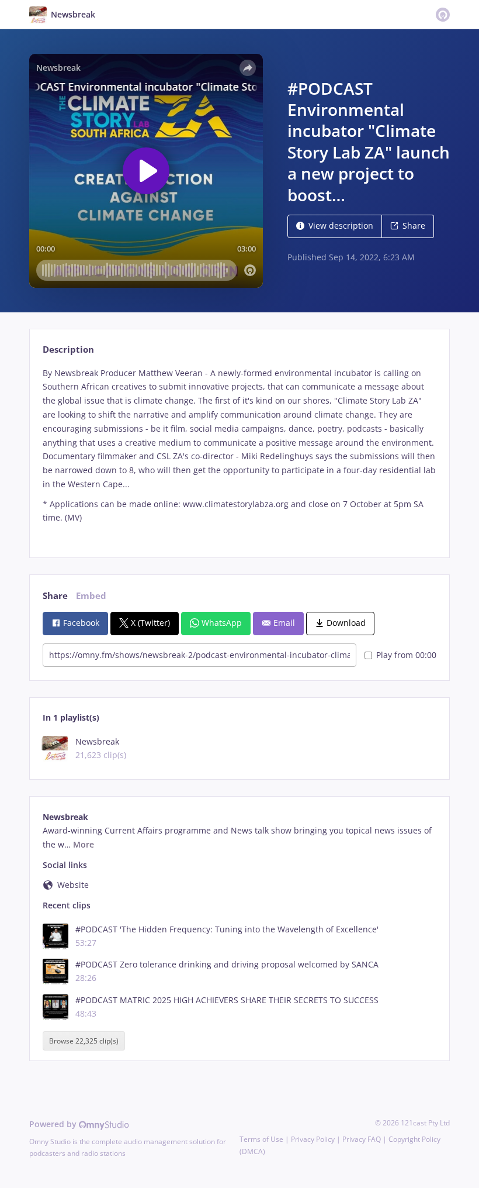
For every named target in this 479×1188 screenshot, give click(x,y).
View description (340, 225)
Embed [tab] (91, 596)
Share (413, 225)
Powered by (54, 1124)
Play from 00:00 (406, 654)
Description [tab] (68, 349)
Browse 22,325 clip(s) (84, 1041)
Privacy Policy (313, 1139)
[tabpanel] (239, 452)
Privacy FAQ (361, 1139)
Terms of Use (261, 1139)
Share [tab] (55, 596)
